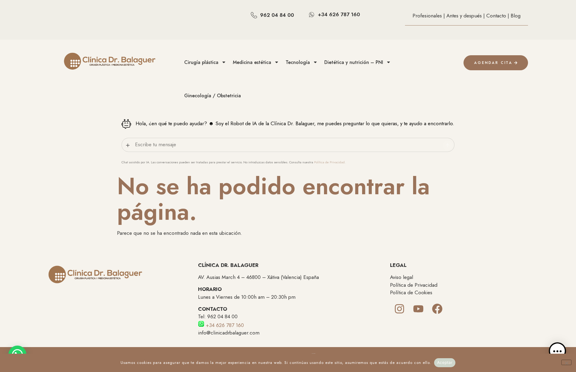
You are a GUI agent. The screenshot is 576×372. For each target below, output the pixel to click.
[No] (566, 362)
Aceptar (444, 362)
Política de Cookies (411, 292)
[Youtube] (418, 308)
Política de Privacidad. (330, 162)
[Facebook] (437, 308)
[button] (557, 352)
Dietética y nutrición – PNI (353, 62)
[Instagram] (399, 308)
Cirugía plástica (201, 62)
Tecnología (298, 62)
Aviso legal (401, 277)
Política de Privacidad (413, 285)
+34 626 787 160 (224, 325)
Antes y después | (466, 15)
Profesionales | (429, 15)
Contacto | (498, 15)
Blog (515, 15)
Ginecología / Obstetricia (212, 95)
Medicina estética (252, 62)
